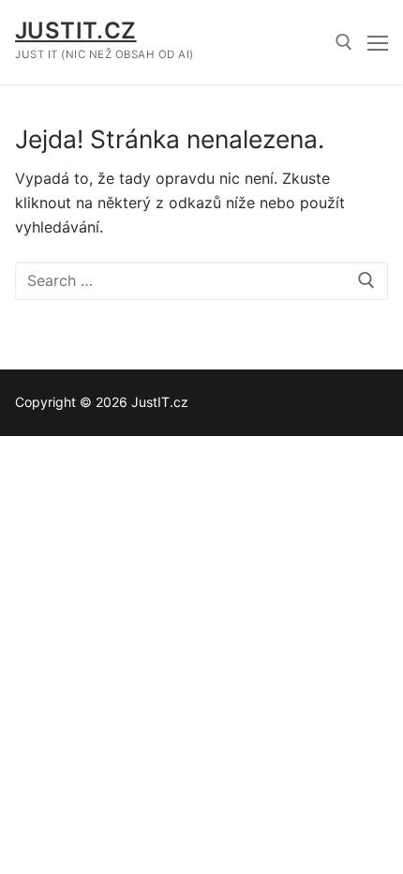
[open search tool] (344, 42)
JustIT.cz (76, 30)
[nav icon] (377, 42)
